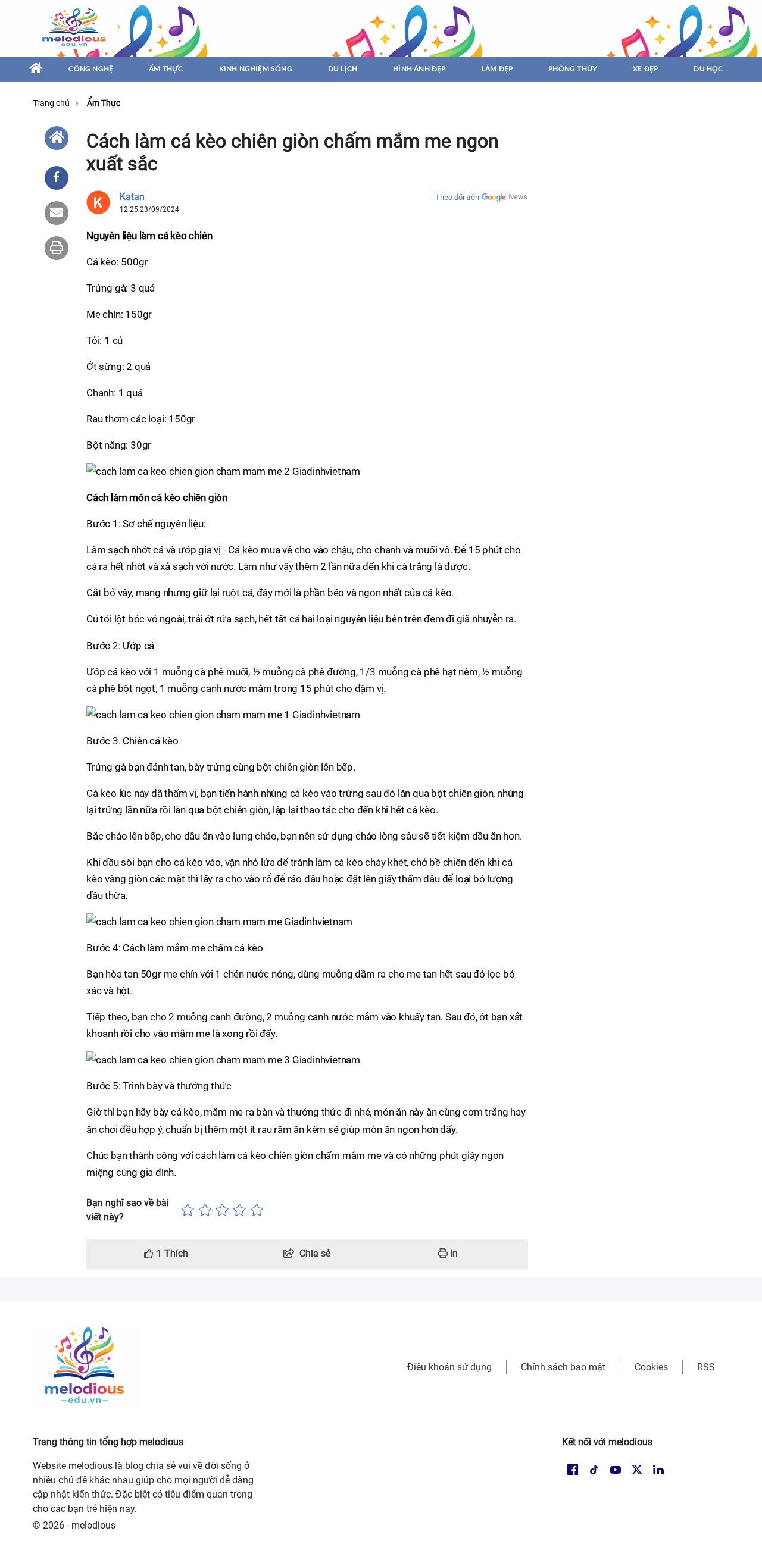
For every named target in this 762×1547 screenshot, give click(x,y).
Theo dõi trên (457, 197)
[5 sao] (257, 1210)
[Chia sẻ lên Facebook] (56, 178)
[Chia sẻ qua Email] (56, 213)
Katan (132, 196)
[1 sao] (188, 1210)
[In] (56, 248)
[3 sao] (222, 1210)
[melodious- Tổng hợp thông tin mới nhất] (75, 28)
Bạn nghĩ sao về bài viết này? (127, 1210)
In (453, 1253)
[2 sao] (205, 1210)
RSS (706, 1367)
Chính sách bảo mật (563, 1367)
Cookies (651, 1367)
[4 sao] (239, 1210)
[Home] (56, 138)
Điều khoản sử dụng (449, 1367)
